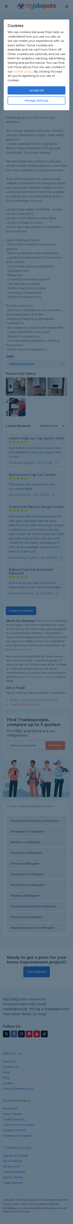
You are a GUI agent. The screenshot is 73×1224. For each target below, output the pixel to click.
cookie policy (23, 71)
